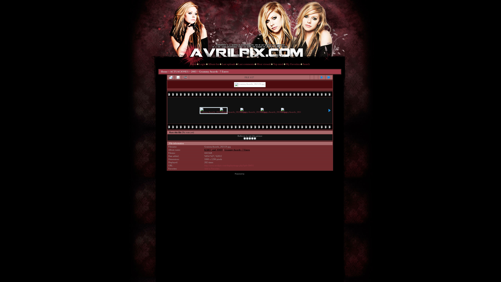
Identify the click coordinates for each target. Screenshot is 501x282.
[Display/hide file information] (178, 77)
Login (202, 64)
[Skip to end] (328, 77)
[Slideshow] (185, 77)
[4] (252, 138)
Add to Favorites (211, 169)
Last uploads (228, 64)
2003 (193, 71)
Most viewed (263, 64)
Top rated (278, 64)
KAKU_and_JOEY (213, 150)
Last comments (246, 64)
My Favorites (293, 64)
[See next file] (321, 77)
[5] (255, 138)
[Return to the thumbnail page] (170, 77)
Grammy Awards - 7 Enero (214, 71)
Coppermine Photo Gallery (255, 174)
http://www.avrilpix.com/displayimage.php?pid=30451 (229, 165)
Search (306, 64)
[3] (250, 138)
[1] (244, 138)
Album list (213, 64)
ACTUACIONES (179, 71)
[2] (247, 138)
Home (193, 64)
